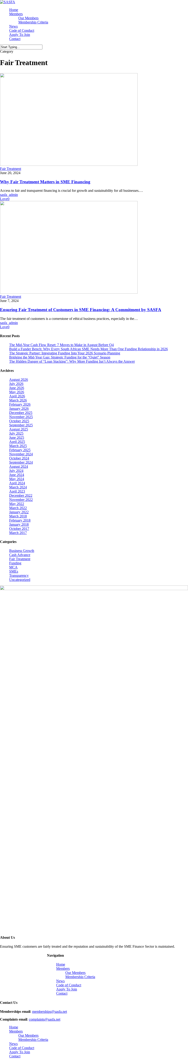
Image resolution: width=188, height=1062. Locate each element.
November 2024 (21, 454)
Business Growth (21, 551)
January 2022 (19, 512)
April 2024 (17, 483)
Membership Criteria (80, 977)
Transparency (19, 575)
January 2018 (19, 524)
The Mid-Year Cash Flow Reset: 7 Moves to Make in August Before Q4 (61, 345)
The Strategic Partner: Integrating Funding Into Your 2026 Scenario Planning (64, 353)
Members (63, 968)
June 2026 (16, 388)
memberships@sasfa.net (49, 1011)
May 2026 (16, 392)
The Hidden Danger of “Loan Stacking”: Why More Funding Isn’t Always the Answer (72, 361)
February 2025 (19, 450)
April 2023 (17, 491)
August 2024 (18, 466)
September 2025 (21, 425)
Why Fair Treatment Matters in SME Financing (45, 181)
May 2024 (16, 479)
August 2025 (18, 429)
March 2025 (18, 446)
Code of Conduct (68, 985)
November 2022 (21, 500)
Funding (15, 563)
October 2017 (19, 529)
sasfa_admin (9, 195)
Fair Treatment (10, 169)
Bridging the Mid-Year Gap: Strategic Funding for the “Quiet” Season (59, 357)
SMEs (13, 571)
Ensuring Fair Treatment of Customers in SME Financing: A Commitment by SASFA (80, 309)
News (60, 981)
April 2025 (17, 442)
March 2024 (18, 487)
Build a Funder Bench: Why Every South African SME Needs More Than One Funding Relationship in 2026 (88, 349)
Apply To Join (66, 989)
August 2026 (18, 380)
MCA (13, 567)
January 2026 (19, 408)
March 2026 (18, 400)
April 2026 (17, 396)
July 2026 (16, 384)
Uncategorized (19, 580)
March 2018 (18, 516)
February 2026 (19, 404)
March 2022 (18, 508)
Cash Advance (19, 555)
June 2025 (16, 437)
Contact (61, 993)
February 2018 (19, 520)
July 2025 (16, 433)
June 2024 (16, 475)
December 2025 (20, 413)
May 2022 (16, 504)
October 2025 (19, 421)
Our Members (75, 973)
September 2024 (21, 462)
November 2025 (21, 417)
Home (60, 964)
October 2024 (19, 458)
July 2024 (16, 471)
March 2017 (18, 533)
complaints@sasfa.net (44, 1019)
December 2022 (20, 495)
